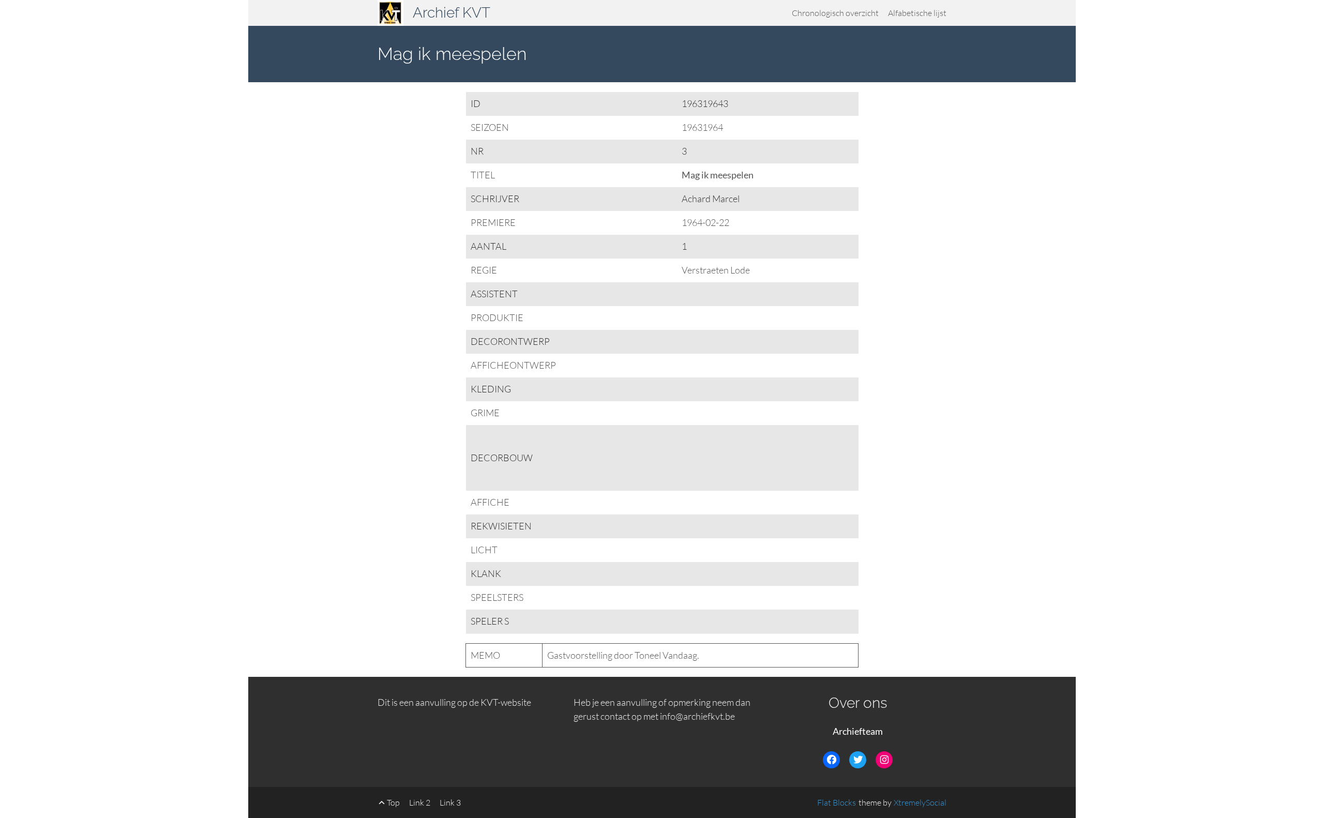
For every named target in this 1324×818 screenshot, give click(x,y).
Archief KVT (451, 12)
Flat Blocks (836, 802)
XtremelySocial (920, 802)
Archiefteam (858, 731)
